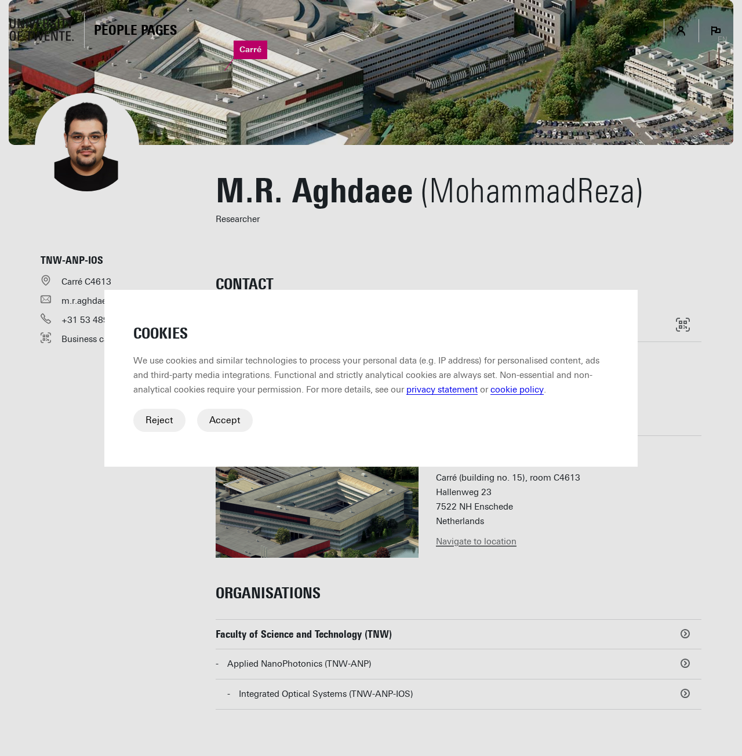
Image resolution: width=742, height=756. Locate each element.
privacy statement (442, 389)
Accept (225, 420)
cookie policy (517, 389)
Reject (159, 420)
